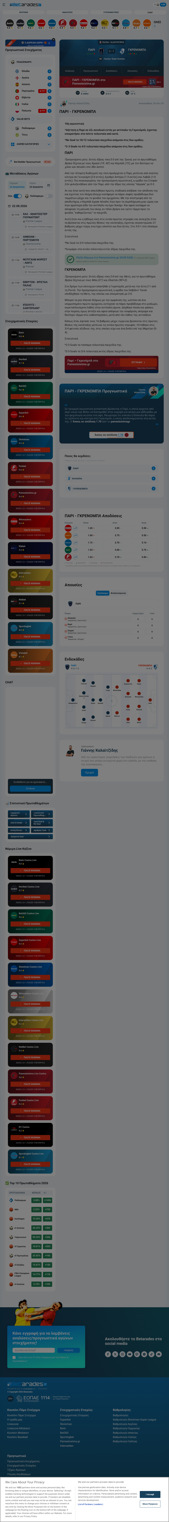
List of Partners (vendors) (90, 1504)
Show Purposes (150, 1504)
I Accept (150, 1494)
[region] (84, 1499)
